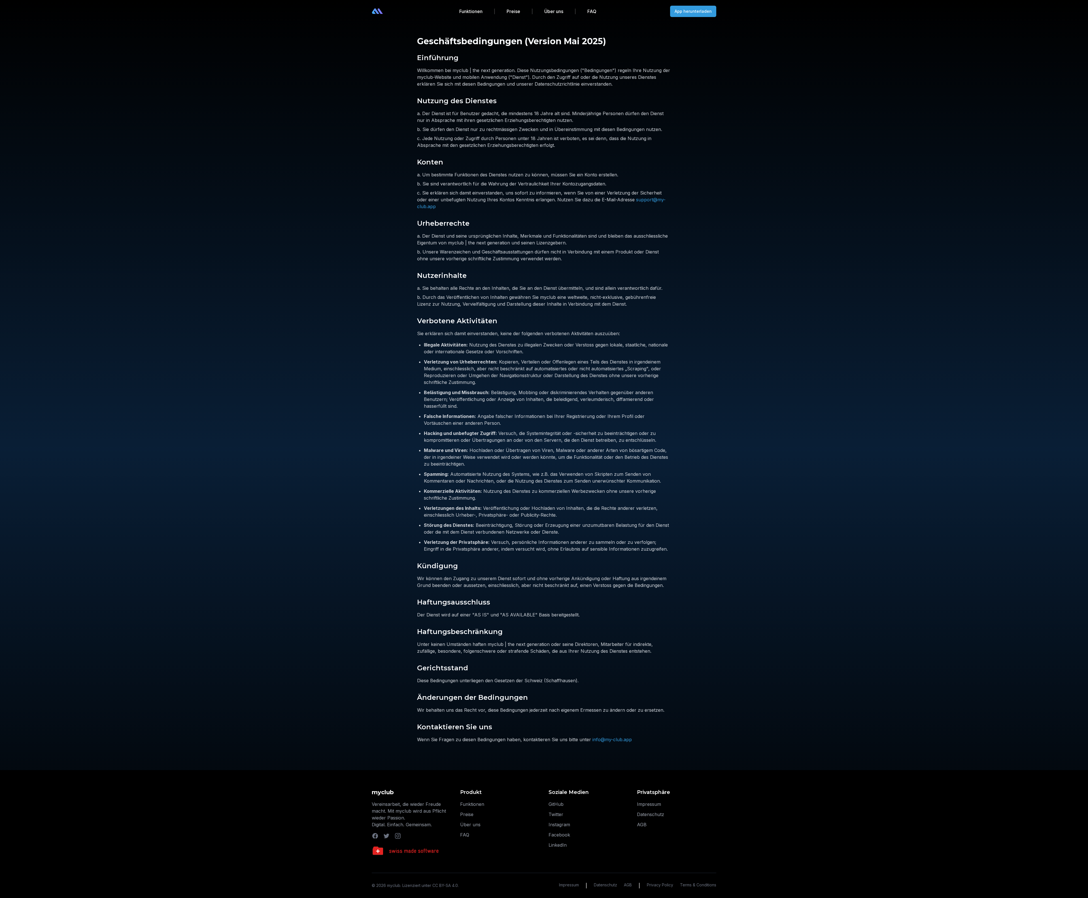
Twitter (556, 814)
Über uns (553, 11)
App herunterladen (693, 11)
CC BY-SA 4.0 (445, 885)
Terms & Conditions (698, 884)
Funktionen (471, 11)
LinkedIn (558, 845)
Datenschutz (650, 814)
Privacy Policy (660, 884)
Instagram (559, 824)
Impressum (649, 804)
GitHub (556, 804)
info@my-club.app (612, 739)
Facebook (559, 835)
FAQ (591, 11)
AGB (642, 824)
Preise (513, 11)
